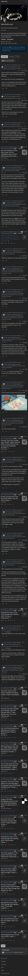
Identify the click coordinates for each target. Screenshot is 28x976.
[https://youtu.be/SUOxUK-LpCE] (24, 870)
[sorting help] (15, 60)
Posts (17, 56)
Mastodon (3, 30)
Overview (4, 56)
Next (3, 945)
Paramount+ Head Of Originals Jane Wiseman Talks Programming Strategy (13, 340)
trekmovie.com (4, 157)
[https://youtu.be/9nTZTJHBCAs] (24, 820)
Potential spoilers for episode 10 (11, 484)
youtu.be (3, 826)
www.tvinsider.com (5, 698)
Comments (11, 56)
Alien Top (4, 1)
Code (2, 970)
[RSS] (17, 60)
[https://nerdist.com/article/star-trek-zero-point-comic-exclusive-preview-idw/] (24, 498)
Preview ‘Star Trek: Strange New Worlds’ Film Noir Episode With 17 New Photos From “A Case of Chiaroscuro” (13, 670)
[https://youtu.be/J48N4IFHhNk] (24, 920)
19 (3, 243)
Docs (2, 967)
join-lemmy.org (5, 973)
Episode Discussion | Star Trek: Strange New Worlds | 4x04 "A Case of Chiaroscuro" (13, 253)
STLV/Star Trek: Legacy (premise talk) (9, 630)
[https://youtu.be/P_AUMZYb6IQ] (24, 936)
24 (3, 620)
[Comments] (24, 237)
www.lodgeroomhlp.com (6, 808)
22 (3, 910)
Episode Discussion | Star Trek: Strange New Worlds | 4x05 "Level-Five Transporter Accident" (13, 170)
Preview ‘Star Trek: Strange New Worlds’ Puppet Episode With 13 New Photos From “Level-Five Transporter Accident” (12, 272)
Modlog (3, 961)
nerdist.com (3, 502)
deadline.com (3, 753)
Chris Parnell (4, 371)
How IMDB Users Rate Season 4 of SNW (11, 68)
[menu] (26, 1)
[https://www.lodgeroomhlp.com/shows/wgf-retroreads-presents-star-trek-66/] (24, 801)
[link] (25, 69)
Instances (3, 964)
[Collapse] (2, 65)
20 (3, 451)
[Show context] (22, 69)
